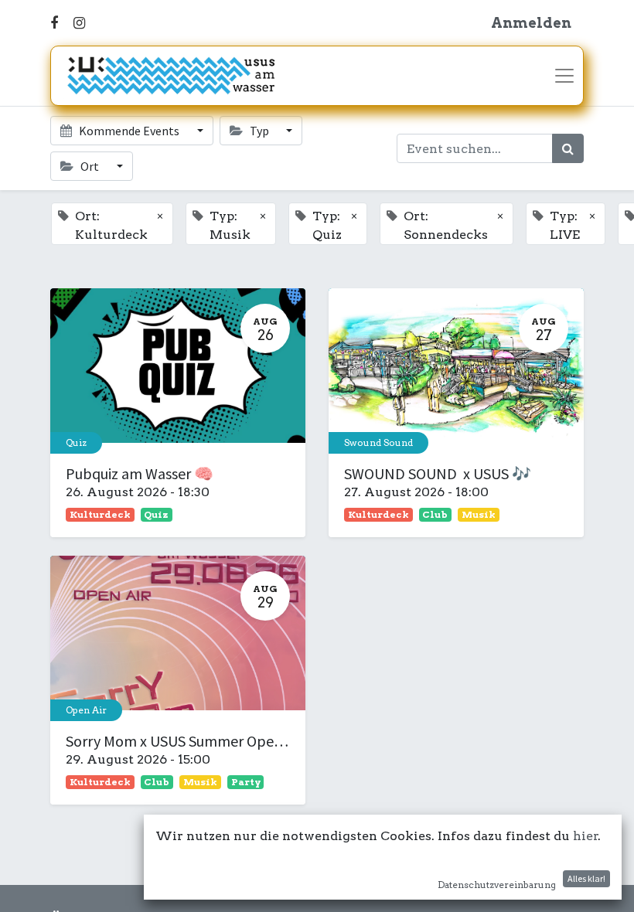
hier (585, 836)
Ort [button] (89, 166)
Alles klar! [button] (586, 878)
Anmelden (531, 23)
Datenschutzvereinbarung (497, 884)
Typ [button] (259, 130)
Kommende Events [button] (129, 130)
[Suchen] (568, 148)
